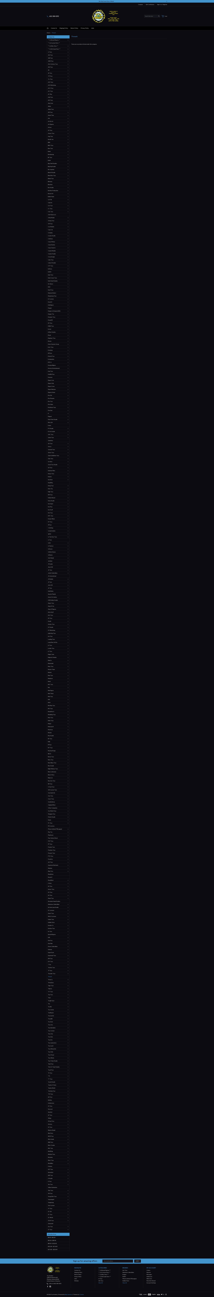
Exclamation (51, 359)
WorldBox (50, 1163)
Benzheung (51, 154)
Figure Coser (51, 386)
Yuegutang (51, 1202)
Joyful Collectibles (52, 573)
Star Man (50, 943)
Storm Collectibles (53, 946)
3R (48, 70)
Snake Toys (51, 919)
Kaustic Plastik (52, 594)
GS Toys (50, 467)
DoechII (50, 302)
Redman (50, 868)
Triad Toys (50, 1064)
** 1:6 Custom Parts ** (54, 43)
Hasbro (50, 476)
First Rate (50, 404)
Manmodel (50, 663)
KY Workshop (51, 630)
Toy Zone (50, 1021)
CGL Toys (50, 211)
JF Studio (50, 564)
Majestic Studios (52, 657)
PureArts (50, 859)
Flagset (50, 416)
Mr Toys (50, 738)
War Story (50, 1133)
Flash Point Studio (52, 419)
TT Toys (50, 1079)
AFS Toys (50, 100)
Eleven (49, 341)
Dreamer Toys (51, 317)
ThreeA (50, 976)
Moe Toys (50, 717)
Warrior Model (51, 1130)
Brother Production (53, 190)
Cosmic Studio (51, 235)
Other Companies (52, 808)
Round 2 (50, 877)
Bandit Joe (50, 139)
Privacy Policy (85, 28)
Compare (140, 4)
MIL (49, 687)
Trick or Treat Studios (54, 1067)
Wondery (50, 1157)
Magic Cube (51, 654)
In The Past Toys (52, 537)
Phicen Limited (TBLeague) (55, 829)
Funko (49, 425)
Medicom (50, 678)
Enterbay (50, 350)
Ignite (49, 534)
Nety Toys (50, 759)
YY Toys (50, 1208)
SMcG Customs (52, 916)
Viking (49, 1118)
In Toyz (50, 540)
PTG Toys (50, 856)
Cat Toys (50, 205)
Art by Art (50, 121)
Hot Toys (50, 512)
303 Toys (50, 67)
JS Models (50, 579)
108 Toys (50, 58)
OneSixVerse (51, 802)
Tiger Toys (51, 985)
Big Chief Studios (52, 163)
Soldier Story (51, 922)
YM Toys (50, 1193)
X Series (50, 1166)
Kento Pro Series (52, 597)
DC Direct (50, 284)
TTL (49, 1076)
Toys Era (50, 1040)
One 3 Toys (51, 799)
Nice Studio (51, 765)
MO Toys (50, 708)
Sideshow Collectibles (53, 904)
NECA (49, 753)
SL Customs (51, 910)
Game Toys (51, 437)
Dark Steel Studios (53, 281)
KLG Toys (50, 615)
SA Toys (50, 886)
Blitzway (50, 181)
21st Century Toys (53, 64)
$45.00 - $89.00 (52, 1240)
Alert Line (50, 103)
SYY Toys (50, 961)
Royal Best (51, 880)
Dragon (50, 308)
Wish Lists (149, 1278)
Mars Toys (50, 666)
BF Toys (50, 157)
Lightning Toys (52, 633)
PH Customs (51, 826)
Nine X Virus (51, 774)
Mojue (49, 723)
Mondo (50, 732)
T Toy (49, 964)
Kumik (49, 621)
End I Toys (50, 347)
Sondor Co (50, 925)
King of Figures (52, 609)
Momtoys (50, 729)
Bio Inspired (51, 169)
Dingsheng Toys (52, 296)
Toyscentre (51, 1015)
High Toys (50, 491)
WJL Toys (50, 1148)
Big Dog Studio (52, 166)
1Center (81, 1294)
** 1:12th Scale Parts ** (54, 49)
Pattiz (49, 820)
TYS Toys (50, 1094)
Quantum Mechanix (53, 865)
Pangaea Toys (51, 814)
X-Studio (50, 1178)
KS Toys (50, 618)
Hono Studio (51, 500)
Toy (49, 1003)
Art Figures (51, 124)
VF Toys (50, 1115)
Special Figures (52, 934)
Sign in (159, 4)
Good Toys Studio (52, 464)
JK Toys (50, 570)
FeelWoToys (51, 374)
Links (92, 28)
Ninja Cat (50, 778)
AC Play (50, 94)
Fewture (50, 377)
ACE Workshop (52, 85)
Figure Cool (51, 380)
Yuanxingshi (51, 1199)
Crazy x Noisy (51, 241)
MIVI (49, 702)
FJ (48, 413)
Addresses (149, 1276)
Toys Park (50, 1052)
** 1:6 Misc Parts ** (53, 46)
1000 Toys (50, 61)
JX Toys (50, 588)
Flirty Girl (50, 422)
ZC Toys (50, 1214)
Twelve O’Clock (52, 1085)
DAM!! (49, 272)
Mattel (49, 672)
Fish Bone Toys (52, 407)
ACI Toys (50, 91)
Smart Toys (51, 913)
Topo (49, 997)
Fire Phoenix (51, 398)
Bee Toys (50, 148)
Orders (148, 1270)
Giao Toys (50, 458)
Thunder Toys (51, 973)
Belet (49, 151)
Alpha (49, 106)
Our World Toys (52, 811)
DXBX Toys (51, 326)
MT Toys (50, 747)
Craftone (50, 238)
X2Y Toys (50, 1169)
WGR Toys (51, 1136)
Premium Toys (51, 850)
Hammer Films (51, 470)
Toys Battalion (52, 1027)
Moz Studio (51, 735)
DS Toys (50, 323)
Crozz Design (51, 256)
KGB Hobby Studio (53, 600)
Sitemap (76, 1280)
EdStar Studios (52, 332)
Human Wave (51, 519)
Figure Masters (52, 389)
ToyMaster (51, 1012)
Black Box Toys (52, 175)
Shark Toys (51, 898)
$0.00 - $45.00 (51, 1237)
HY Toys (50, 522)
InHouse (50, 549)
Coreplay (50, 232)
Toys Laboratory (52, 1043)
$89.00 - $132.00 (52, 1243)
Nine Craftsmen (52, 771)
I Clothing (50, 528)
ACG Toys (50, 88)
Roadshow (50, 874)
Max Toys (50, 675)
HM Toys (50, 494)
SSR (49, 937)
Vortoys (50, 1124)
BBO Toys (50, 145)
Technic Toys (51, 967)
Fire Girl (50, 395)
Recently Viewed (151, 1280)
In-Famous (50, 546)
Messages (149, 1274)
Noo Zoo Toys (51, 781)
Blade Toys (51, 178)
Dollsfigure (51, 305)
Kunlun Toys (51, 624)
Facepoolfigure (52, 365)
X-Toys (50, 1181)
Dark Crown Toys (52, 278)
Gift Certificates (150, 4)
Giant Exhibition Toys (53, 455)
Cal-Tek (50, 199)
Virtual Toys (51, 1121)
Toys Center (51, 1030)
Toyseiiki (50, 1018)
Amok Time (51, 115)
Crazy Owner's (52, 247)
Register (165, 4)
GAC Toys (50, 434)
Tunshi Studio (51, 1082)
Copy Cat (50, 229)
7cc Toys (50, 79)
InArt (49, 543)
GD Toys (50, 443)
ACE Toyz (50, 82)
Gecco (49, 446)
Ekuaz (49, 335)
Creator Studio (52, 253)
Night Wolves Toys (53, 768)
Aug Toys (50, 136)
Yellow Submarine (52, 1187)
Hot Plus (50, 506)
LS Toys (50, 645)
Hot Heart (50, 503)
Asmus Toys (51, 133)
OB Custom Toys (52, 790)
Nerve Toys (51, 756)
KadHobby (50, 591)
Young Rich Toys (52, 1196)
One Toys (50, 796)
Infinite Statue (52, 552)
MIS (49, 699)
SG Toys (50, 892)
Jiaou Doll (50, 567)
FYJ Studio (50, 428)
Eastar (49, 329)
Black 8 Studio (51, 172)
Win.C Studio (51, 1145)
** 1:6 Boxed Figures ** (54, 40)
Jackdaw (50, 561)
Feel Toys (50, 371)
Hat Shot (50, 479)
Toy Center (51, 1009)
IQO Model (51, 558)
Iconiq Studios (51, 531)
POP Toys (50, 841)
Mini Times (51, 693)
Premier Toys (51, 847)
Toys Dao (50, 1036)
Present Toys (51, 853)
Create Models (52, 250)
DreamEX (50, 320)
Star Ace (50, 940)
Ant (49, 118)
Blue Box (50, 184)
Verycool (50, 1109)
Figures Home (51, 392)
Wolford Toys (51, 1154)
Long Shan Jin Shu (52, 642)
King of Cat (51, 606)
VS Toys (50, 1127)
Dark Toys (50, 275)
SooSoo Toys (51, 928)
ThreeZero (51, 982)
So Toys (50, 931)
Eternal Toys (51, 356)
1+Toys (50, 52)
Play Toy (50, 832)
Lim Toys (50, 636)
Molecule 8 (51, 726)
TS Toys (50, 1073)
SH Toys (50, 895)
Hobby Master (51, 497)
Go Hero (50, 461)
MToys (49, 744)
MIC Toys (50, 684)
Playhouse (50, 835)
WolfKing (50, 1151)
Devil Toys (50, 290)
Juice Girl (50, 585)
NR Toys (50, 784)
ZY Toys (50, 1229)
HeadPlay (50, 482)
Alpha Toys (51, 109)
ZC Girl (50, 1211)
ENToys (50, 353)
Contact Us (54, 28)
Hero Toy (50, 488)
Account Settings (151, 1283)
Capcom (50, 202)
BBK (49, 142)
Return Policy (74, 28)
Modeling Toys (52, 714)
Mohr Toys (51, 720)
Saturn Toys (51, 889)
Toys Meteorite (52, 1049)
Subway (50, 949)
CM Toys (50, 223)
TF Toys (50, 970)
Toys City (50, 1033)
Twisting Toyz (51, 1091)
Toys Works (51, 1058)
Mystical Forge (52, 750)
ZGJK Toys (51, 1220)
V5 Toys (50, 1106)
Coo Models (51, 226)
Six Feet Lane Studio (53, 907)
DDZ (49, 287)
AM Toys (50, 112)
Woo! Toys (51, 1160)
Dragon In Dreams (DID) (54, 311)
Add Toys (50, 97)
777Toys (50, 76)
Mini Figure (51, 690)
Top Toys (50, 994)
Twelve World (51, 1088)
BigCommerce (68, 1294)
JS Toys (50, 582)
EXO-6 (49, 362)
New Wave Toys (52, 762)
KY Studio (50, 627)
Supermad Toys (52, 955)
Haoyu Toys (51, 473)
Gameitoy (50, 440)
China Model (51, 217)
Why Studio (51, 1139)
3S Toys (50, 73)
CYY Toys (50, 266)
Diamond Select (52, 293)
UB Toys (50, 1097)
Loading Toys (51, 639)
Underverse (51, 1103)
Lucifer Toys (51, 648)
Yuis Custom (51, 1205)
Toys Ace (50, 1024)
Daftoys (50, 269)
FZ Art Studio (51, 431)
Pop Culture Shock (53, 838)
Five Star (50, 410)
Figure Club (51, 383)
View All (100, 1283)
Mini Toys (50, 696)
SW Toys (50, 958)
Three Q (50, 979)
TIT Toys (50, 991)
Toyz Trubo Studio (53, 1061)
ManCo (50, 660)
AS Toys (50, 130)
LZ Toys (50, 651)
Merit (49, 681)
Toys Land (50, 1046)
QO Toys (50, 862)
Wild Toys (50, 1142)
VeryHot (50, 1112)
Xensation (50, 1172)
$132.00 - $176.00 (52, 1246)
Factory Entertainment (54, 368)
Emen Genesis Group (53, 344)
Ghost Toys (51, 452)
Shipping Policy (64, 28)
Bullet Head (51, 196)
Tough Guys (51, 1000)
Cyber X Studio (52, 263)
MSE (49, 741)
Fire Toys (50, 401)
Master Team (51, 669)
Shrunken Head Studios (54, 901)
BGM (49, 160)
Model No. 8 (51, 711)
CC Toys (50, 208)
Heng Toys (51, 485)
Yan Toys (50, 1184)
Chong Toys (51, 220)
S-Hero (50, 883)
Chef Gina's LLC (52, 214)
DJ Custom (51, 299)
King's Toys (51, 603)
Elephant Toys (51, 338)
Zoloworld (50, 1223)
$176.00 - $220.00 (52, 1249)
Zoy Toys (50, 1226)
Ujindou (50, 1100)
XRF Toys (50, 1175)
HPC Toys (50, 515)
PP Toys (50, 844)
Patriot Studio (51, 817)
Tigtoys (50, 988)
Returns (149, 1272)
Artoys (49, 127)
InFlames (50, 555)
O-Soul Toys (51, 787)
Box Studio (51, 187)
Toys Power (51, 1055)
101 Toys (50, 55)
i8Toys (50, 525)
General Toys (51, 449)
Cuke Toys (51, 260)
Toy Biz (50, 1006)
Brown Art (50, 193)
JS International (52, 576)
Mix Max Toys (51, 705)
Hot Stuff (50, 509)
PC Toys (50, 823)
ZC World (50, 1217)
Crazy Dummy (51, 244)
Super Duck (51, 952)
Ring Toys (50, 871)
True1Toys (51, 1070)
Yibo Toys (50, 1190)
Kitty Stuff (51, 612)
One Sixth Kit (51, 793)
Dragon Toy (51, 314)
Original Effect (52, 805)
